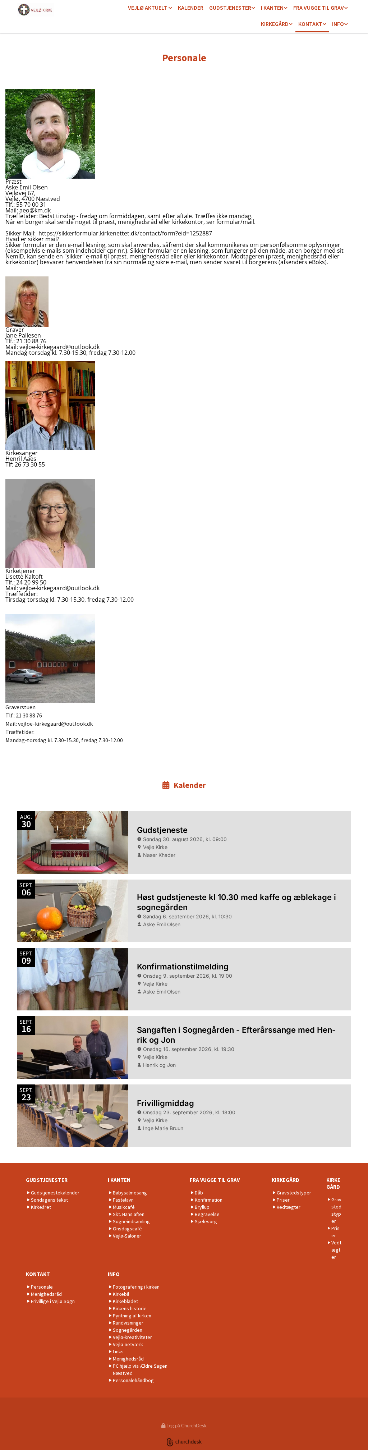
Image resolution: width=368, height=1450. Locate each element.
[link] (150, 8)
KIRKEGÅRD (275, 23)
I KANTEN (272, 7)
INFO (338, 23)
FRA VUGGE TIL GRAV (318, 7)
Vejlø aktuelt (148, 7)
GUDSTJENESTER (230, 7)
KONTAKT (310, 23)
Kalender (190, 7)
